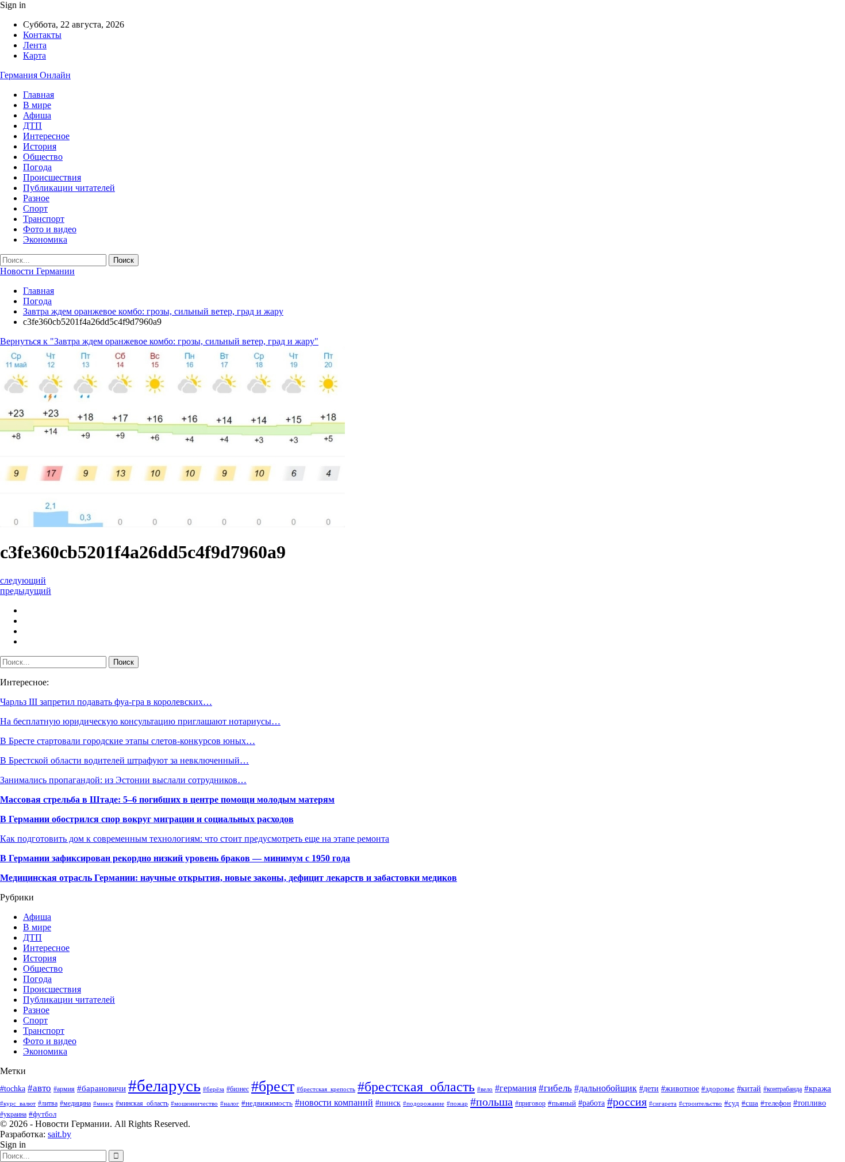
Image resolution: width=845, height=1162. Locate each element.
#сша (750, 1103)
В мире (37, 105)
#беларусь (164, 1085)
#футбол (42, 1114)
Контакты (42, 35)
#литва (47, 1103)
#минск (103, 1103)
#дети (649, 1088)
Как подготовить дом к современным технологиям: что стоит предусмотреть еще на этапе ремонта (194, 838)
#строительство (700, 1103)
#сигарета (663, 1103)
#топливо (809, 1103)
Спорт (35, 208)
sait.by (59, 1134)
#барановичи (101, 1088)
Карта (34, 55)
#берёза (213, 1089)
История (39, 146)
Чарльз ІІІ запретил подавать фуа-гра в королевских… (106, 702)
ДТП (32, 126)
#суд (731, 1103)
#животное (680, 1088)
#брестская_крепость (326, 1089)
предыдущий (25, 591)
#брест (272, 1086)
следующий (23, 580)
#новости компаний (334, 1102)
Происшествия (52, 177)
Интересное (46, 136)
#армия (64, 1089)
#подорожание (423, 1103)
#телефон (775, 1103)
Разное (36, 198)
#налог (229, 1103)
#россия (627, 1101)
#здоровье (718, 1089)
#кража (817, 1088)
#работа (591, 1103)
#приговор (530, 1103)
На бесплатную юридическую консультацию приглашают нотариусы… (140, 721)
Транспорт (43, 219)
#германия (515, 1088)
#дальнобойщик (605, 1088)
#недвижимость (267, 1103)
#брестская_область (416, 1086)
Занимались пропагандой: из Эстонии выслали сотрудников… (123, 780)
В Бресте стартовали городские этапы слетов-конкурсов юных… (127, 741)
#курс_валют (18, 1103)
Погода (37, 167)
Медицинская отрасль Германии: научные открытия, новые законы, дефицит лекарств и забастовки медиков (228, 878)
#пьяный (562, 1103)
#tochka (12, 1088)
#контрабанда (782, 1089)
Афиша (37, 115)
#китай (749, 1088)
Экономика (45, 239)
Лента (35, 45)
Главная (38, 94)
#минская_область (142, 1103)
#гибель (555, 1088)
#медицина (75, 1103)
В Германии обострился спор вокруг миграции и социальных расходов (147, 819)
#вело (485, 1089)
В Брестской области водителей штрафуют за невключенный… (124, 760)
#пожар (457, 1103)
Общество (43, 157)
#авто (39, 1088)
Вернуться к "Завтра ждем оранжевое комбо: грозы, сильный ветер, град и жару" (159, 341)
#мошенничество (194, 1103)
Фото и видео (49, 229)
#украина (13, 1114)
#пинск (388, 1103)
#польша (491, 1101)
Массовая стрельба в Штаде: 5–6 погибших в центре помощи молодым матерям (167, 799)
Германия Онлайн (35, 75)
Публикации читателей (69, 188)
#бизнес (237, 1089)
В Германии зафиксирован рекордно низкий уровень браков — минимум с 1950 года (175, 858)
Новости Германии (37, 271)
